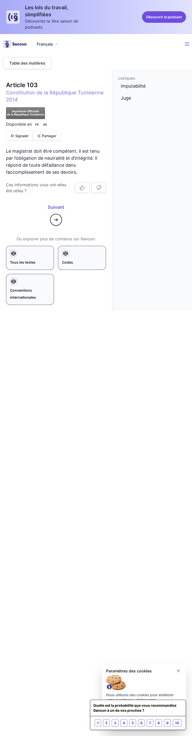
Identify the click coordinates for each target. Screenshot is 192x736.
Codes (67, 262)
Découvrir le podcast (164, 17)
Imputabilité (133, 86)
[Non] (99, 187)
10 (177, 723)
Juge (126, 98)
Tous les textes (23, 262)
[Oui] (82, 187)
